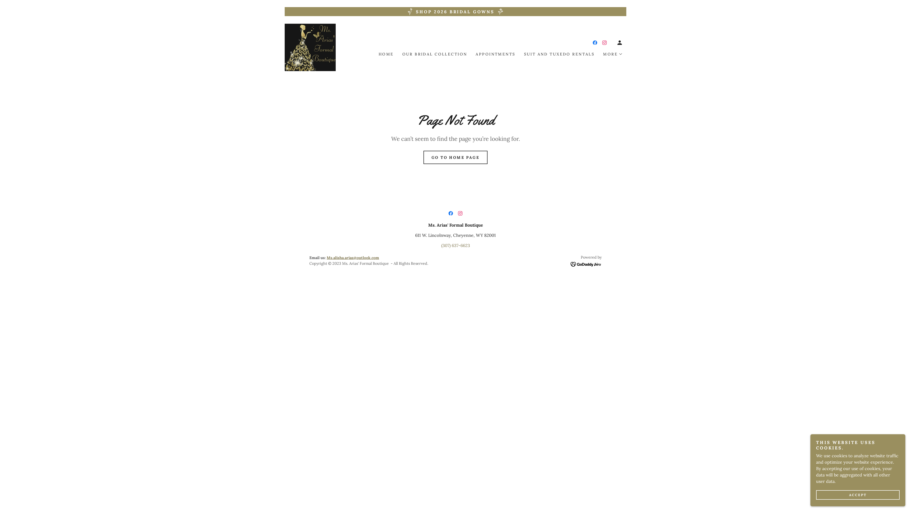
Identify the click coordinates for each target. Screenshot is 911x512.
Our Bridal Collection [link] (434, 54)
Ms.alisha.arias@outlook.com (353, 257)
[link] (310, 47)
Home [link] (386, 54)
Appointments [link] (495, 54)
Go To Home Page (455, 157)
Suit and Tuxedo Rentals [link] (559, 54)
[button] (619, 42)
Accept (858, 495)
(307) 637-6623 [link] (455, 245)
